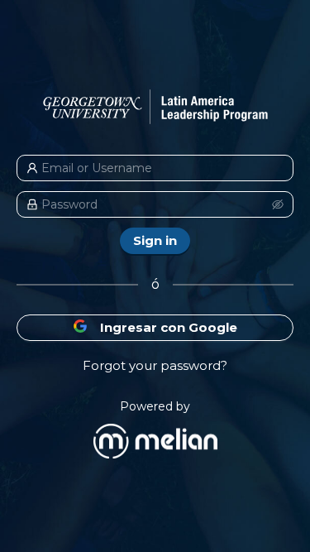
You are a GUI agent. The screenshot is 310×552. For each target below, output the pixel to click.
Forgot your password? (155, 365)
